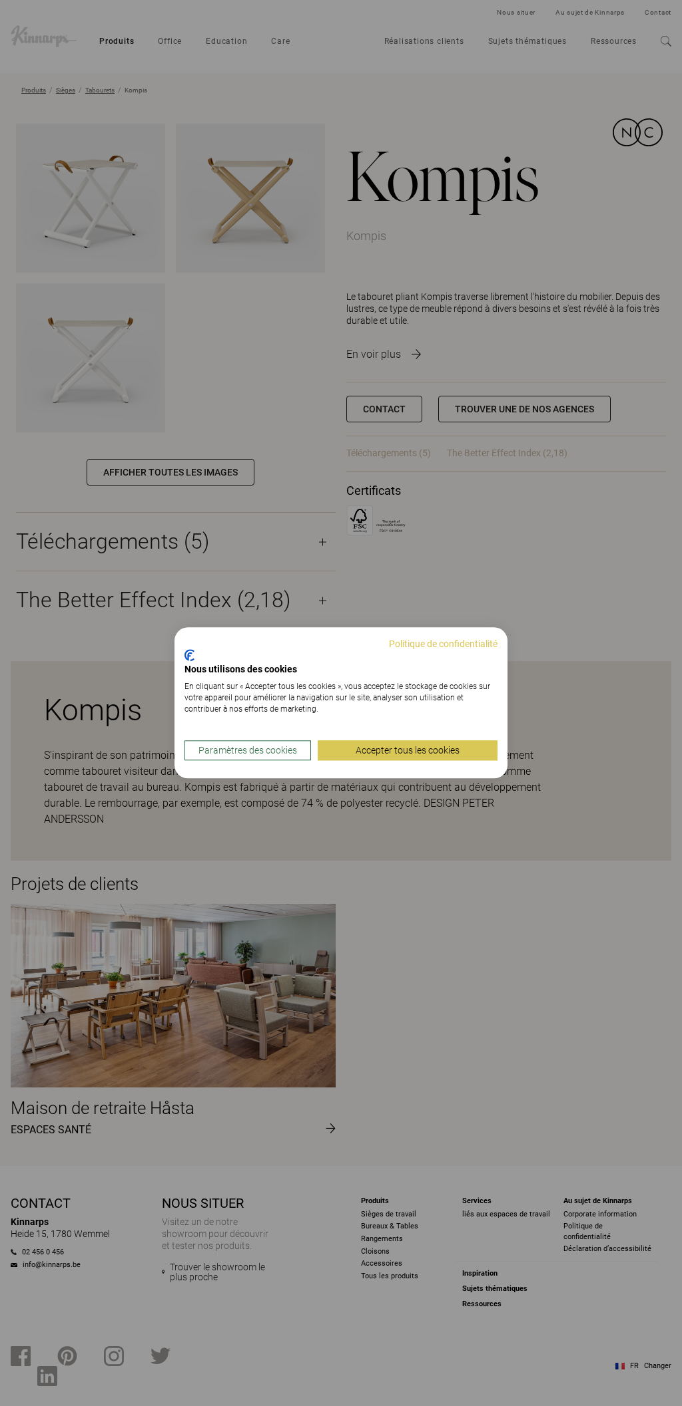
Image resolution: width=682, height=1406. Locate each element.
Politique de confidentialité (443, 643)
